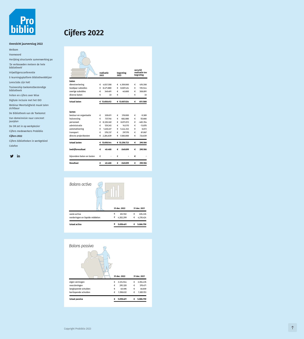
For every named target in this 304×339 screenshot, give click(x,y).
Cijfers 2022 (15, 136)
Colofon (13, 146)
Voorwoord (15, 54)
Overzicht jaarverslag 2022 (26, 43)
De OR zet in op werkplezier (24, 126)
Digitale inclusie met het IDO (25, 100)
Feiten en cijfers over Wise (24, 95)
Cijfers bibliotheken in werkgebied (28, 141)
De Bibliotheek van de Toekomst (27, 113)
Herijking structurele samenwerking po (31, 59)
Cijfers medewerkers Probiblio (26, 131)
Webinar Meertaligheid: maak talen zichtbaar (29, 106)
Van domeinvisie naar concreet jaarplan (26, 119)
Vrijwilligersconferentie (22, 72)
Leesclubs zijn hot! (19, 82)
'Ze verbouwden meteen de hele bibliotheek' (27, 66)
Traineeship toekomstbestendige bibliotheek (27, 88)
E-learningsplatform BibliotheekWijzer (30, 77)
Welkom (13, 49)
